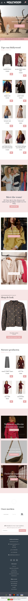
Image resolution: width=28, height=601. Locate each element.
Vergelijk (14, 587)
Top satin (20, 121)
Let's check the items (14, 273)
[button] (1, 21)
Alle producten (14, 589)
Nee (11, 599)
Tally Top (20, 371)
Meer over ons (14, 206)
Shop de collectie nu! (14, 236)
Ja (8, 599)
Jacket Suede (20, 96)
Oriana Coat (7, 96)
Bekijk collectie (6, 352)
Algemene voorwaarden (14, 568)
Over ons (14, 566)
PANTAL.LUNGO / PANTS (7, 371)
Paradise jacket (7, 69)
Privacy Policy (14, 570)
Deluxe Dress (20, 396)
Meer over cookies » (17, 599)
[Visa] (21, 595)
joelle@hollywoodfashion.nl (14, 554)
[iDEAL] (10, 595)
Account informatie (14, 581)
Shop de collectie (19, 25)
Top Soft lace (7, 121)
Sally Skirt (7, 396)
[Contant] (6, 595)
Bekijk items (14, 479)
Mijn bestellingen (14, 583)
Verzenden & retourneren (14, 573)
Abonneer (23, 530)
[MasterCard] (14, 595)
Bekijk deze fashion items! (14, 337)
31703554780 (14, 552)
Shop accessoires (14, 454)
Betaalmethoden (14, 572)
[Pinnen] (18, 595)
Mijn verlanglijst (14, 585)
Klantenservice (14, 575)
